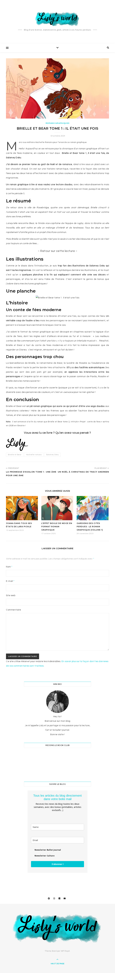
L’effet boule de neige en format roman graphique (56, 526)
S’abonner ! (57, 864)
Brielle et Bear (14, 455)
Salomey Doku (52, 455)
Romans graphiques (57, 123)
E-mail (10, 581)
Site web (10, 595)
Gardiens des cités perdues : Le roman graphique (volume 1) (90, 526)
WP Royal (65, 951)
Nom (9, 567)
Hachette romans (34, 455)
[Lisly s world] (57, 18)
